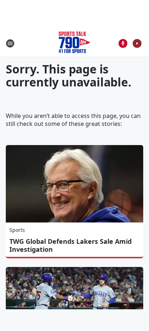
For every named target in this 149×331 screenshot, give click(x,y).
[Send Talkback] (123, 43)
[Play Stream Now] (137, 43)
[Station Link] (74, 43)
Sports (17, 229)
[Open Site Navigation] (10, 43)
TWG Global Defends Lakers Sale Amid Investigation (70, 245)
